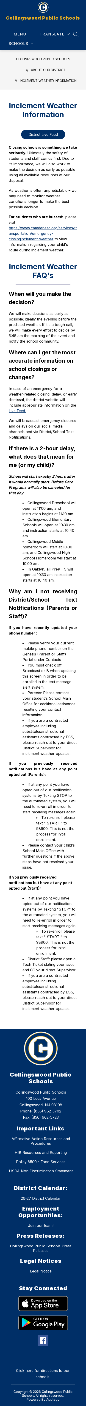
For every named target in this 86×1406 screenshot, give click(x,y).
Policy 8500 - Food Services (40, 1161)
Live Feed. (17, 410)
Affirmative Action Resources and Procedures (40, 1141)
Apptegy (52, 1399)
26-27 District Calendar (41, 1198)
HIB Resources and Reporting (41, 1152)
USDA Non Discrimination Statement (41, 1171)
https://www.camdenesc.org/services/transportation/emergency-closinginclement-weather (43, 233)
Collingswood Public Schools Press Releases (41, 1248)
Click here (24, 1370)
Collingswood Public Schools (43, 59)
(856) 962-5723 (45, 1117)
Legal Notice (41, 1271)
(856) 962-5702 (47, 1111)
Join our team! (40, 1225)
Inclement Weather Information (48, 81)
